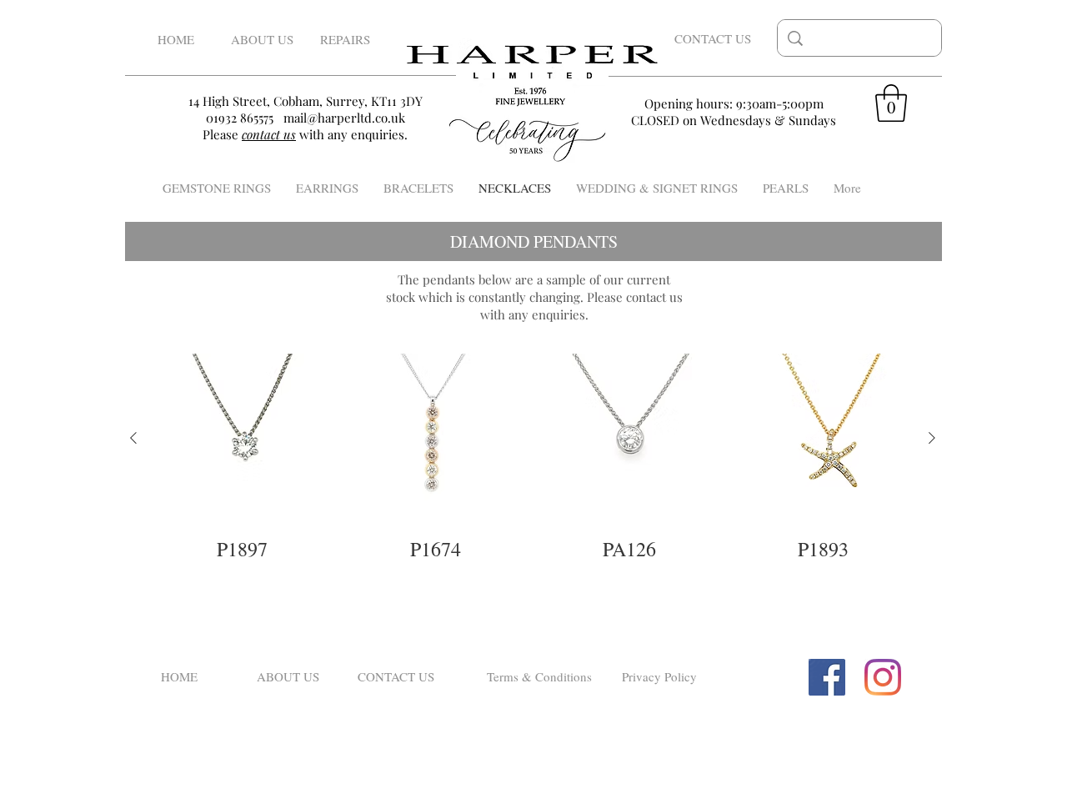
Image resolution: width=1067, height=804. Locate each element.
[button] (891, 103)
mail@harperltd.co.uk (344, 117)
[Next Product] (932, 438)
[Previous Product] (133, 438)
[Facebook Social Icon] (827, 677)
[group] (532, 457)
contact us (654, 297)
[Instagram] (882, 677)
